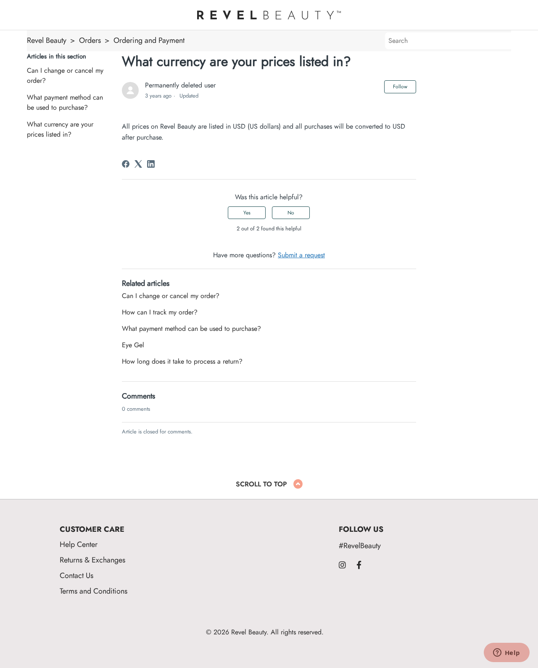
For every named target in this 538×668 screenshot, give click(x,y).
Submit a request (301, 255)
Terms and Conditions (93, 591)
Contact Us (76, 575)
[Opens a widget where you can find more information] (506, 653)
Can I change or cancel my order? (65, 75)
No (290, 212)
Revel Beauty (46, 40)
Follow (400, 86)
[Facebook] (125, 164)
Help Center (79, 544)
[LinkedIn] (151, 164)
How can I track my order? (160, 312)
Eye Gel (133, 345)
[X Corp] (138, 164)
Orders (90, 40)
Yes (247, 212)
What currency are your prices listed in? (60, 129)
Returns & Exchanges (92, 559)
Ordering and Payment (149, 40)
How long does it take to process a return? (182, 361)
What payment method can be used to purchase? (65, 102)
